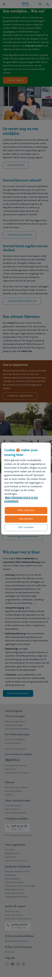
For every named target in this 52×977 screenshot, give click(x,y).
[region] (26, 489)
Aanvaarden (26, 519)
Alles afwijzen (26, 510)
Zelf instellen (26, 527)
